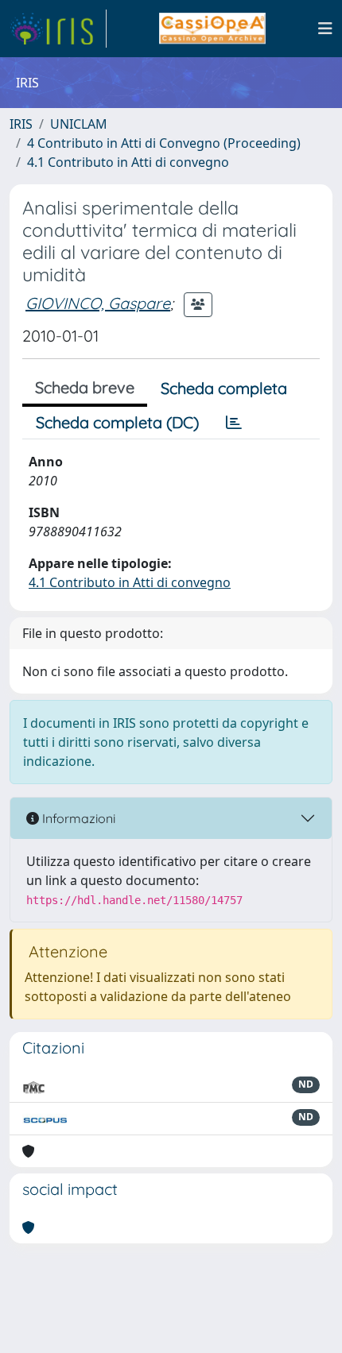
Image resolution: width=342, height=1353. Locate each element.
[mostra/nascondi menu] (325, 29)
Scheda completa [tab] (224, 388)
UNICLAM (78, 124)
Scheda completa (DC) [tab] (117, 422)
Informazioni (77, 818)
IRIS (21, 124)
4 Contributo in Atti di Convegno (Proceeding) (164, 143)
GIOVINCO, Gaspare (97, 303)
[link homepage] (58, 29)
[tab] (233, 422)
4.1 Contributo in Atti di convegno (128, 162)
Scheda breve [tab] (84, 387)
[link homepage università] (212, 29)
